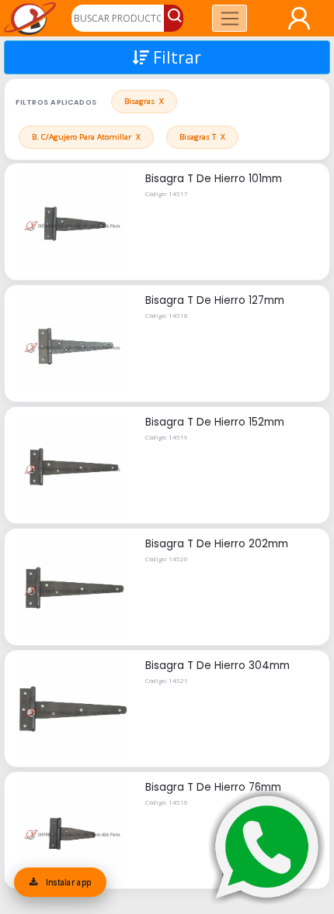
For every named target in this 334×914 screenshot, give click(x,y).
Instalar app (67, 882)
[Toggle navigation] (229, 18)
